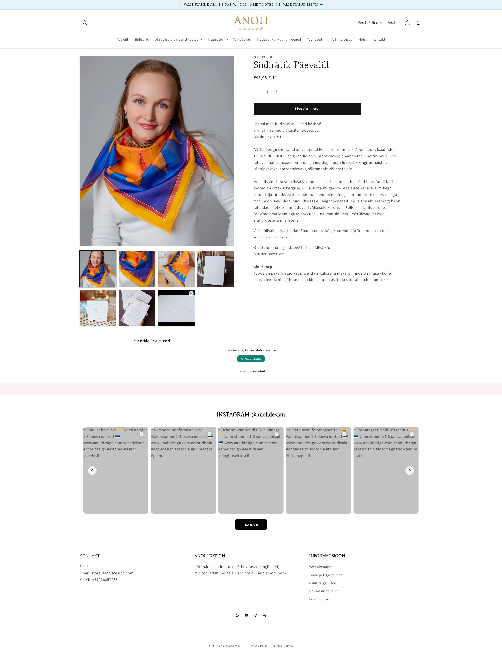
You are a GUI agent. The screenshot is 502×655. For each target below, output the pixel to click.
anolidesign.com (229, 646)
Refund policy (259, 645)
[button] (84, 22)
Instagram (251, 524)
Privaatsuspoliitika (323, 591)
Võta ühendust (320, 566)
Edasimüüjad (319, 599)
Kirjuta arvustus (251, 359)
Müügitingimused (322, 583)
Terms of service (283, 645)
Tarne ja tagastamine (326, 575)
